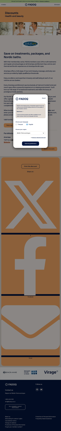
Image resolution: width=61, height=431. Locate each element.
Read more (19, 111)
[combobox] (30, 133)
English (31, 124)
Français (20, 124)
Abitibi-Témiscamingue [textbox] (23, 133)
